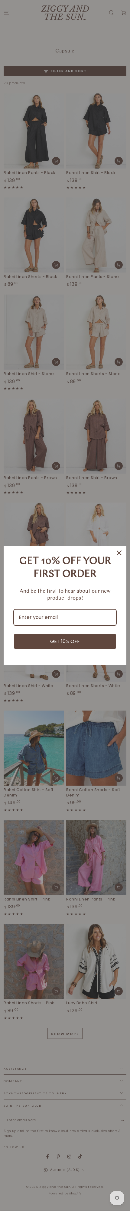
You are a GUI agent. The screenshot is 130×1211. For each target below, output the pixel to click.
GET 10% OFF (65, 641)
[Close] (119, 553)
